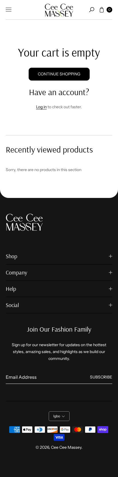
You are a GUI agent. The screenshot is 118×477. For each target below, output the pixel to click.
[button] (91, 9)
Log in (41, 106)
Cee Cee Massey (66, 447)
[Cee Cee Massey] (59, 10)
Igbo (56, 416)
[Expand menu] (8, 9)
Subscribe (101, 377)
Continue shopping (59, 74)
